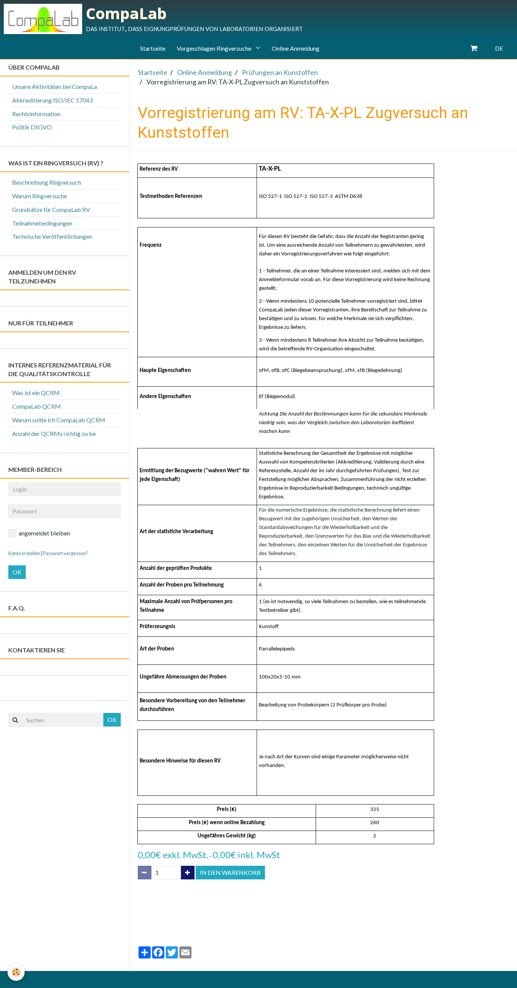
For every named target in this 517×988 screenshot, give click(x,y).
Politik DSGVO (32, 127)
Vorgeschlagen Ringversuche (214, 48)
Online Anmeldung (295, 48)
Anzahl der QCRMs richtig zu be (54, 433)
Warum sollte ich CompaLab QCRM (58, 419)
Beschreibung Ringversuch (46, 182)
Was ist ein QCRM (36, 392)
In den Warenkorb (230, 872)
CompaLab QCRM (36, 406)
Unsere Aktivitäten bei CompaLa (54, 86)
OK (17, 572)
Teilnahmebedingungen (42, 223)
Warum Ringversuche (39, 195)
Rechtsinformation (36, 113)
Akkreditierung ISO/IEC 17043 (52, 100)
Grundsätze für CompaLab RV (51, 209)
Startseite (152, 48)
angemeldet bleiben (44, 533)
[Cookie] (16, 972)
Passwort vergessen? (65, 553)
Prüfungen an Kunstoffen (280, 72)
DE (499, 48)
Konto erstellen (24, 553)
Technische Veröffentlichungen (52, 236)
